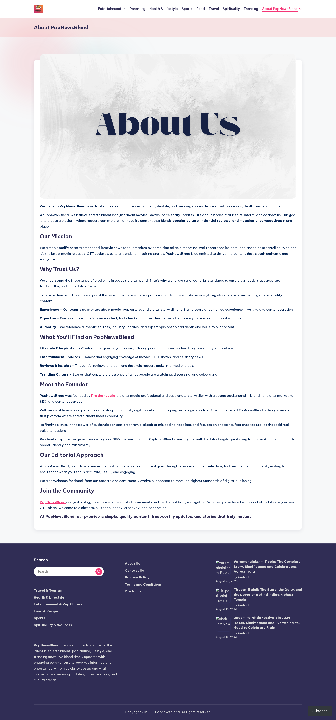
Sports (39, 618)
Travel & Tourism (48, 590)
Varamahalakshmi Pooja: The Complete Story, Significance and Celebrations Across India (267, 566)
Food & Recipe (46, 611)
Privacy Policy (137, 577)
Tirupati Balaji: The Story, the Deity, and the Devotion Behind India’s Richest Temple (268, 594)
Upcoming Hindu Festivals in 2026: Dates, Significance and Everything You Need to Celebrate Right (267, 623)
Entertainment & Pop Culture (58, 604)
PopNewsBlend (53, 502)
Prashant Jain (103, 396)
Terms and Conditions (143, 584)
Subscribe (319, 711)
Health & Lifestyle (49, 597)
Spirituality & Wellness (53, 625)
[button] (98, 571)
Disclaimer (134, 591)
